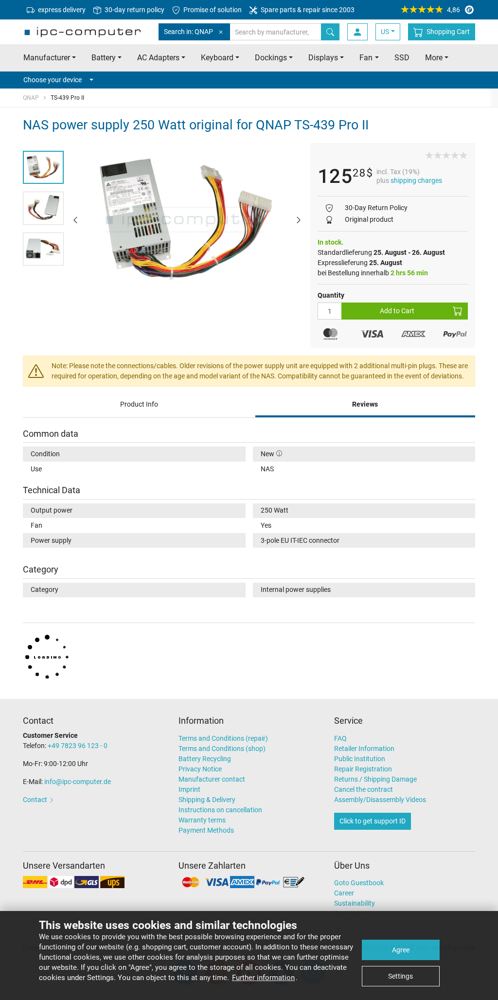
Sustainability (354, 903)
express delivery (61, 10)
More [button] (434, 57)
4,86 (453, 10)
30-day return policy (133, 10)
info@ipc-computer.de (77, 782)
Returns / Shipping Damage (375, 779)
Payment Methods (206, 830)
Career (344, 893)
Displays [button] (323, 57)
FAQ (340, 738)
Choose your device (52, 80)
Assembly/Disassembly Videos (380, 800)
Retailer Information (364, 748)
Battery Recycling (204, 759)
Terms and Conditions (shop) (222, 748)
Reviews (365, 404)
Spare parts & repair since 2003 (307, 10)
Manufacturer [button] (46, 57)
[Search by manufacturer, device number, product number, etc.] (330, 31)
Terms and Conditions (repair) (223, 738)
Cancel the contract (363, 789)
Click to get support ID (372, 821)
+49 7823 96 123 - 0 (77, 746)
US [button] (385, 32)
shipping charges (416, 180)
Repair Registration (363, 769)
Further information (263, 977)
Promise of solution (212, 10)
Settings (400, 976)
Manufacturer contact (211, 779)
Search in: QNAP (188, 32)
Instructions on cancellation (220, 810)
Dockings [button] (271, 57)
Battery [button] (103, 57)
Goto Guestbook (359, 883)
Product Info (139, 404)
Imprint (189, 789)
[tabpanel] (186, 219)
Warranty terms (202, 820)
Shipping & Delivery (206, 800)
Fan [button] (366, 57)
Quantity (331, 295)
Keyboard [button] (217, 57)
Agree (400, 950)
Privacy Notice (200, 769)
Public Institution (359, 759)
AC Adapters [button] (158, 57)
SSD (401, 57)
